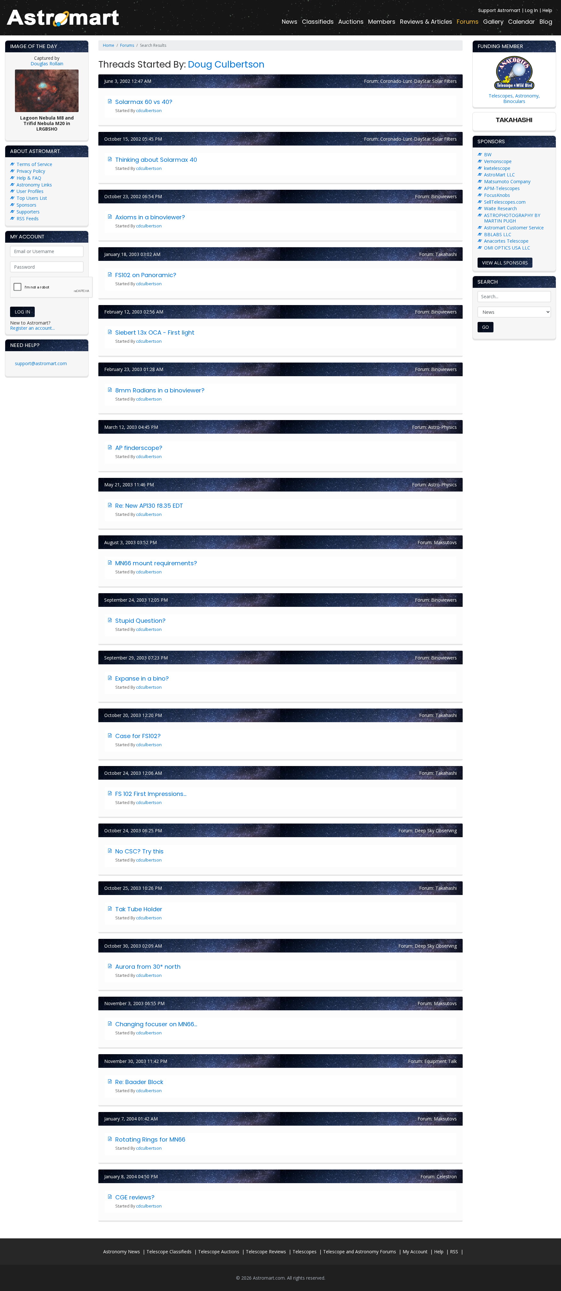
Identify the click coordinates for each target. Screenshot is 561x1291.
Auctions (351, 22)
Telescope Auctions (218, 1251)
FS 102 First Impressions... (150, 794)
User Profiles (30, 191)
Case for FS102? (138, 736)
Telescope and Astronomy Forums (359, 1251)
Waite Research (500, 208)
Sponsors (26, 205)
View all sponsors (505, 263)
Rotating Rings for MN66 (150, 1139)
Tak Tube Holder (138, 909)
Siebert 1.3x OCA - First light (154, 332)
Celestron (447, 1176)
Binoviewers (444, 196)
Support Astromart (499, 10)
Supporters (28, 212)
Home (108, 45)
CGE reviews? (135, 1197)
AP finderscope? (138, 448)
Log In (531, 10)
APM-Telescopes (502, 188)
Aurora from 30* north (148, 967)
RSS (454, 1251)
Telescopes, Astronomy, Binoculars (514, 98)
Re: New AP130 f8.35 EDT (149, 506)
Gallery (493, 22)
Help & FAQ (29, 178)
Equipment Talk (440, 1061)
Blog (546, 22)
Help (547, 10)
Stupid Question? (140, 621)
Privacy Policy (31, 171)
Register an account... (32, 328)
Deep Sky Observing (436, 830)
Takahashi (446, 254)
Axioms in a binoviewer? (150, 217)
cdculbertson (149, 110)
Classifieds (318, 22)
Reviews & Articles (426, 22)
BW (488, 154)
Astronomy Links (34, 185)
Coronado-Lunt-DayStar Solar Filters (418, 81)
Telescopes (305, 1251)
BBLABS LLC (497, 234)
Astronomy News (121, 1251)
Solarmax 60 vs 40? (143, 102)
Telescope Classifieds (169, 1251)
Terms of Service (34, 164)
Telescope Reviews (266, 1251)
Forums (468, 22)
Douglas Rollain (47, 63)
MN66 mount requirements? (156, 563)
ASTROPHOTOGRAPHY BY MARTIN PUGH (512, 218)
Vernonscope (498, 161)
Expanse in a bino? (142, 678)
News (289, 22)
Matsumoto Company (507, 181)
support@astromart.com (41, 363)
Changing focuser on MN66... (156, 1024)
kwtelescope (497, 168)
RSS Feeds (28, 218)
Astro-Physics (442, 427)
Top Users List (32, 198)
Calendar (521, 22)
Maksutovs (445, 542)
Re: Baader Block (139, 1082)
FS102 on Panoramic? (145, 275)
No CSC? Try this (139, 851)
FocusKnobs (497, 195)
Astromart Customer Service (514, 227)
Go (485, 327)
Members (381, 22)
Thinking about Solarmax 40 (156, 160)
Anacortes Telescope (506, 241)
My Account (415, 1251)
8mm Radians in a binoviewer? (160, 390)
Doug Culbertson (226, 64)
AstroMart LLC (499, 175)
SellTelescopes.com (505, 202)
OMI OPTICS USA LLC (507, 248)
